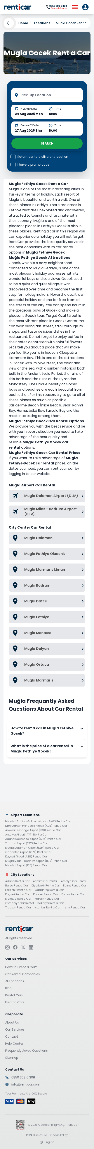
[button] (85, 7)
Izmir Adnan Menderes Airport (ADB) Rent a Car (36, 826)
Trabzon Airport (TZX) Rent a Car (26, 843)
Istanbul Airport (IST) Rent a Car (26, 865)
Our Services (14, 1029)
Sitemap (11, 1057)
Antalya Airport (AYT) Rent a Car (26, 834)
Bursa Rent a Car (16, 885)
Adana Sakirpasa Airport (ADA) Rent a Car (33, 839)
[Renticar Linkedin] (31, 947)
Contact (11, 1036)
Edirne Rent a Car (74, 885)
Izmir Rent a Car (74, 907)
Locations (42, 23)
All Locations (14, 981)
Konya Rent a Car (73, 894)
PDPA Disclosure (36, 1135)
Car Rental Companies (22, 974)
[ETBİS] (20, 1125)
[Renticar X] (23, 947)
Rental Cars (14, 995)
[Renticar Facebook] (15, 947)
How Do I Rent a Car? (21, 967)
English (49, 1142)
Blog (8, 988)
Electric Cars (14, 1002)
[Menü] (75, 7)
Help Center (14, 1043)
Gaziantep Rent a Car (49, 890)
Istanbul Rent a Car (47, 907)
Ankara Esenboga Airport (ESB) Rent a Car (33, 830)
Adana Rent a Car (17, 881)
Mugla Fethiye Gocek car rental (43, 460)
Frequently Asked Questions (26, 1050)
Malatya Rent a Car (18, 899)
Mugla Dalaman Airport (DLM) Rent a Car (32, 848)
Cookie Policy (59, 1135)
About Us (12, 1022)
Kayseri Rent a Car (17, 894)
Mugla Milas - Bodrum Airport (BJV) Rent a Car (36, 861)
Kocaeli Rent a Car (45, 894)
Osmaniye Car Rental (19, 903)
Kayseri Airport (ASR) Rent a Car (26, 856)
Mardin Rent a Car (47, 899)
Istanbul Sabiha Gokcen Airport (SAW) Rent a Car (38, 821)
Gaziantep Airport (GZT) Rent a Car (28, 852)
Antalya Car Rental (73, 881)
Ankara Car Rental (45, 881)
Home (23, 23)
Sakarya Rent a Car (50, 903)
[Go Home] (17, 7)
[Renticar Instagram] (7, 947)
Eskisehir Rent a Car (18, 890)
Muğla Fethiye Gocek (45, 252)
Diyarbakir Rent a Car (45, 885)
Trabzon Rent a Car (18, 907)
